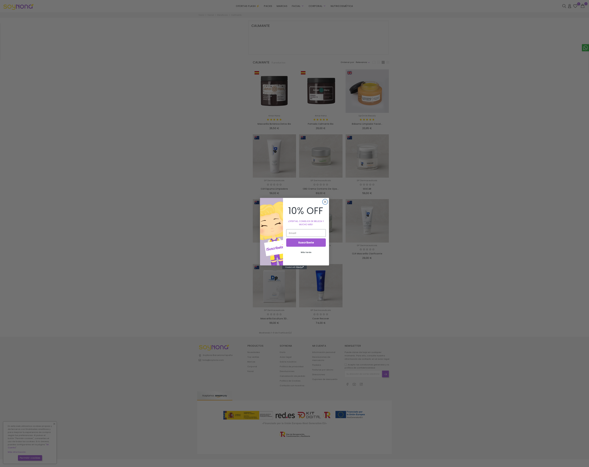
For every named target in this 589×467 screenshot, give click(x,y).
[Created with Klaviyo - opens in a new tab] (294, 267)
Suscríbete (306, 242)
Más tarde (306, 252)
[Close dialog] (325, 201)
